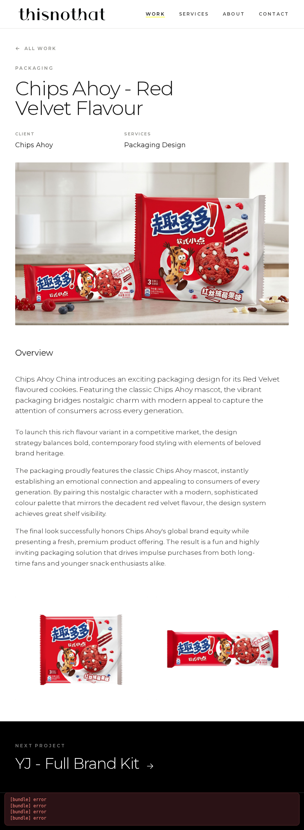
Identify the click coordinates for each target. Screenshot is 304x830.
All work (35, 48)
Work (155, 14)
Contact (274, 14)
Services (194, 14)
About (234, 14)
